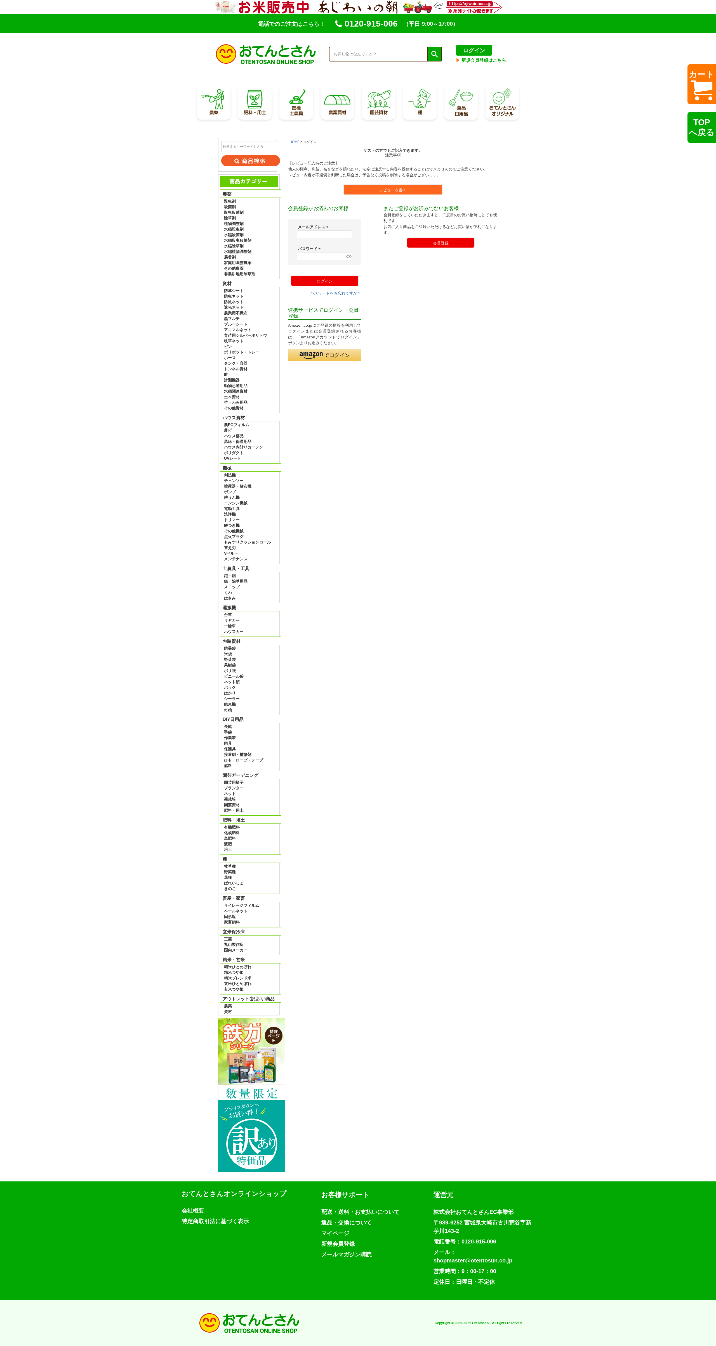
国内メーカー (236, 950)
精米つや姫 (234, 972)
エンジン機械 (236, 503)
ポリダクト (234, 452)
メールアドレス (314, 227)
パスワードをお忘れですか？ (335, 293)
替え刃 (230, 547)
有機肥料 (232, 827)
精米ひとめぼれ (237, 967)
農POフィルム (236, 424)
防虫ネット (234, 296)
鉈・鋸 (230, 575)
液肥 (228, 844)
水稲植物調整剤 (237, 251)
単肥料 (230, 838)
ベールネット (236, 911)
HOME (294, 142)
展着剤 (230, 257)
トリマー (232, 519)
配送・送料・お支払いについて (360, 1212)
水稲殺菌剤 (234, 234)
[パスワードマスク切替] (348, 256)
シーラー (232, 698)
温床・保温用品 (237, 441)
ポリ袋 (230, 670)
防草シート (234, 290)
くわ (228, 592)
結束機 (230, 704)
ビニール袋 (234, 676)
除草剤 (230, 218)
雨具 (228, 743)
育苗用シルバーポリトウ (245, 335)
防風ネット (234, 302)
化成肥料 (232, 832)
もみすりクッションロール (247, 542)
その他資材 (234, 408)
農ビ (228, 430)
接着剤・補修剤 (237, 754)
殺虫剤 (230, 201)
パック (230, 687)
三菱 (228, 939)
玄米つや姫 (234, 989)
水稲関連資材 (236, 391)
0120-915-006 (371, 23)
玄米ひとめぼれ (237, 983)
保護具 (230, 749)
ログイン (474, 50)
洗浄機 (230, 514)
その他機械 (234, 531)
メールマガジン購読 (346, 1254)
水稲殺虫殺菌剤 (237, 240)
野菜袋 (230, 659)
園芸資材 (232, 805)
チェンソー (234, 480)
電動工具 (232, 508)
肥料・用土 (234, 810)
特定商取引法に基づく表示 (215, 1221)
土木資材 (232, 397)
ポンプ (230, 492)
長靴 (228, 726)
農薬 (228, 1006)
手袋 (228, 732)
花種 (228, 877)
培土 (228, 849)
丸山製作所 (234, 944)
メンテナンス (236, 559)
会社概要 (193, 1210)
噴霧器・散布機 (237, 486)
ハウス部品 (234, 436)
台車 (228, 615)
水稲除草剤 (234, 246)
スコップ (232, 587)
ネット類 (232, 682)
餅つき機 (232, 525)
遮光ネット (234, 307)
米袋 (228, 654)
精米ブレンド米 (237, 978)
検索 (434, 54)
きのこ (230, 888)
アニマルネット (237, 329)
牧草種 (230, 866)
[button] (324, 355)
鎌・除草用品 (236, 581)
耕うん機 (232, 497)
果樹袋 (230, 665)
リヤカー (232, 620)
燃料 (228, 765)
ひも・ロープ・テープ (243, 760)
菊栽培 (230, 799)
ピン (228, 346)
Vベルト (231, 553)
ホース (230, 357)
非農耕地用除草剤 (239, 274)
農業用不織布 (236, 313)
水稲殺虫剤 (234, 229)
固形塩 (230, 916)
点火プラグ (234, 536)
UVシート (232, 458)
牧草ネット (234, 341)
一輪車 (230, 626)
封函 (228, 710)
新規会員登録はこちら (481, 60)
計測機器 (232, 380)
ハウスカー (234, 631)
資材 (228, 1011)
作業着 (230, 737)
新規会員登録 (338, 1244)
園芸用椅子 (234, 782)
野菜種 (230, 872)
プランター (234, 788)
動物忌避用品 (236, 385)
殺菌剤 (230, 207)
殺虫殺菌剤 (234, 212)
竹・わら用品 (236, 402)
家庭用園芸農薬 (237, 262)
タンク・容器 (236, 363)
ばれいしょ (234, 883)
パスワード (310, 248)
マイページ (335, 1233)
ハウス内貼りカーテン (243, 447)
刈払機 (230, 475)
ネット (230, 793)
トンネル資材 (236, 369)
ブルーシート (236, 324)
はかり (230, 693)
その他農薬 (234, 268)
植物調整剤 (234, 223)
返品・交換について (346, 1222)
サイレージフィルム (241, 905)
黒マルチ (232, 318)
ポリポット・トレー (241, 352)
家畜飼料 (232, 922)
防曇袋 (230, 648)
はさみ (230, 598)
